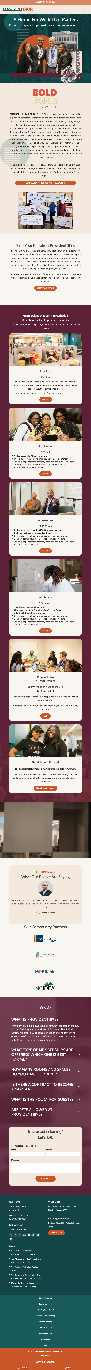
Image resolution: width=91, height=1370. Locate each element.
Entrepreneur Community (45, 1316)
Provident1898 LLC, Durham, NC (49, 1352)
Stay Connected (45, 1362)
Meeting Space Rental (45, 1310)
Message (15, 1160)
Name (14, 1149)
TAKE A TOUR (56, 1233)
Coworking (45, 1339)
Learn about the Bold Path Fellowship (45, 183)
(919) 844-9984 (19, 1219)
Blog (45, 1345)
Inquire (45, 716)
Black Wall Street (45, 1298)
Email (49, 1149)
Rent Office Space (45, 1328)
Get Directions (16, 1224)
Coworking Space (45, 1304)
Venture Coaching (45, 1322)
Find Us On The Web (17, 1229)
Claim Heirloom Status (45, 788)
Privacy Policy (45, 1355)
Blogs (12, 1246)
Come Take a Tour (45, 288)
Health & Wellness (45, 1333)
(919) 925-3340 (22, 1215)
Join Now (46, 399)
